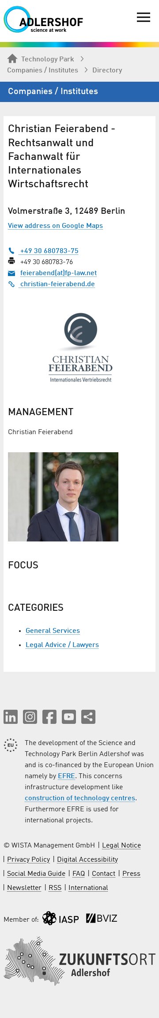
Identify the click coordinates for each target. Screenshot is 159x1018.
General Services (53, 631)
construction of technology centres (80, 798)
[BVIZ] (101, 920)
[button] (10, 717)
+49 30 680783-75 (49, 251)
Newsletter (24, 888)
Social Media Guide (36, 874)
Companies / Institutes (42, 70)
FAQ (78, 874)
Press (131, 874)
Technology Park (47, 59)
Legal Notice (121, 845)
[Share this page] (88, 717)
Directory (107, 70)
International (88, 888)
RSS (55, 888)
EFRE (66, 776)
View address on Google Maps (55, 226)
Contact (103, 874)
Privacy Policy (28, 859)
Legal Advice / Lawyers (62, 645)
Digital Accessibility (87, 859)
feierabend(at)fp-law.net (58, 273)
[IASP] (60, 920)
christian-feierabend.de (57, 284)
